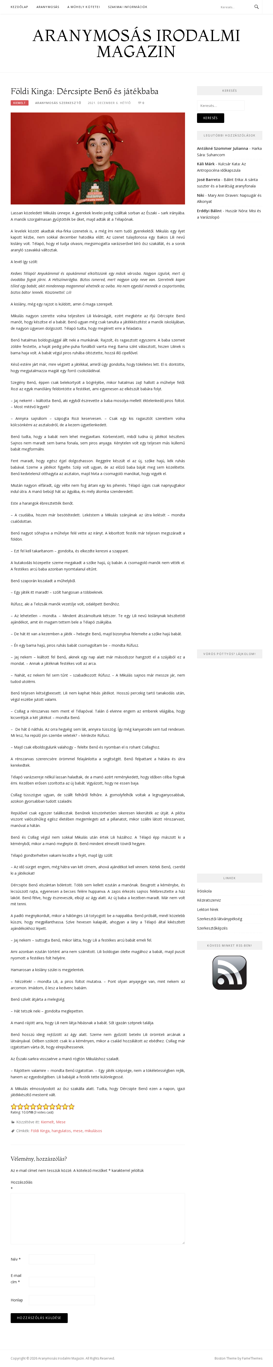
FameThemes (252, 1358)
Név (16, 1259)
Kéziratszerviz (209, 900)
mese (78, 1130)
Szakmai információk (128, 7)
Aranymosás (48, 7)
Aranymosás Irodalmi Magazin (136, 43)
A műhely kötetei (83, 7)
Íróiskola (204, 891)
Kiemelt (19, 103)
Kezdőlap (20, 7)
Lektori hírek (207, 909)
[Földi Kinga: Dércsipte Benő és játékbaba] (98, 157)
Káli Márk (206, 163)
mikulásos (93, 1130)
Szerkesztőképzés (212, 928)
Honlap (17, 1299)
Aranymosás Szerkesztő (58, 103)
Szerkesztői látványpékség (219, 918)
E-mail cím (16, 1278)
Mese (61, 1121)
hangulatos (61, 1130)
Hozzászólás (19, 1185)
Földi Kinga (40, 1130)
